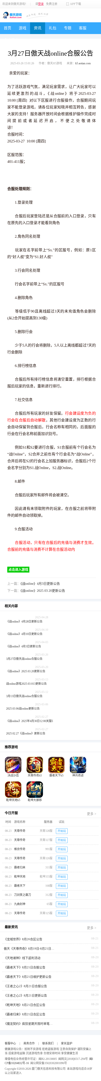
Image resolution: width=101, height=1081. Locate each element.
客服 (82, 28)
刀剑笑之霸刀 (22, 895)
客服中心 (10, 1043)
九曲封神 (19, 904)
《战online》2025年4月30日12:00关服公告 (31, 721)
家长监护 (66, 1043)
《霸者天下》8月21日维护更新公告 (27, 976)
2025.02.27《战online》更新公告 (25, 733)
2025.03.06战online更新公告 (23, 708)
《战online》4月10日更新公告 (24, 634)
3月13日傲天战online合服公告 (24, 696)
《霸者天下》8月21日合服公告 (24, 967)
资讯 (37, 28)
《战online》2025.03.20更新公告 (42, 590)
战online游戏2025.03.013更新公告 (26, 683)
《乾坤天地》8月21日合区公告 (24, 1005)
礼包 (52, 28)
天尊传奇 (19, 831)
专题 (67, 28)
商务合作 (29, 1043)
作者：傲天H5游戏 (50, 63)
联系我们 (48, 1043)
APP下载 (75, 4)
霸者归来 (19, 867)
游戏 (22, 28)
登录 (41, 4)
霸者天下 (19, 885)
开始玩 (62, 831)
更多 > (91, 814)
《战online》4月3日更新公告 (40, 583)
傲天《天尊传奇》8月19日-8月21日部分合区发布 (29, 948)
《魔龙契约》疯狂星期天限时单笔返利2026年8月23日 (29, 1023)
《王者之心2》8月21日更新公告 (25, 995)
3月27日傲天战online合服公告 (24, 659)
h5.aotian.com (83, 63)
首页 (7, 28)
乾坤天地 (19, 876)
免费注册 (51, 4)
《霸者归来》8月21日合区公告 (24, 1014)
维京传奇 (19, 849)
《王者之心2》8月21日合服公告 (25, 986)
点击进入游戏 (18, 569)
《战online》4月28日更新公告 (24, 621)
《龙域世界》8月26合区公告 (23, 939)
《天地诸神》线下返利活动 (22, 958)
